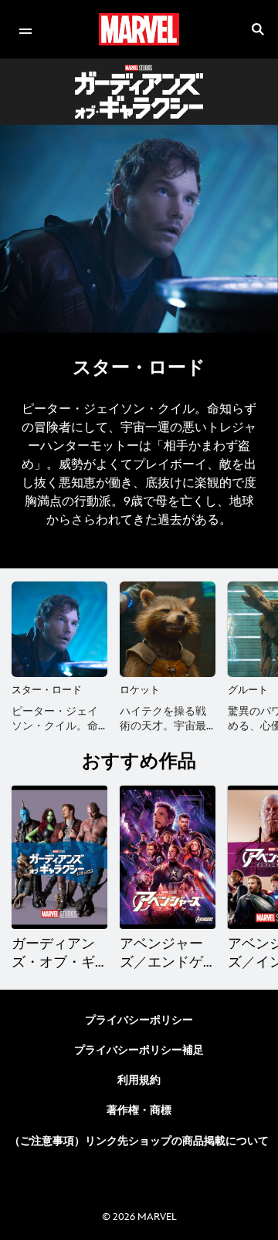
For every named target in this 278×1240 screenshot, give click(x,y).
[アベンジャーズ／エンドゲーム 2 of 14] (167, 857)
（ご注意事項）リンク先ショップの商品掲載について (139, 1141)
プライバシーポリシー (139, 1020)
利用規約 (139, 1080)
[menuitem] (25, 29)
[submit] (257, 29)
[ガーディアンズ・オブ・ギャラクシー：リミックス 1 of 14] (59, 857)
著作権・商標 (139, 1110)
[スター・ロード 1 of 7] (59, 629)
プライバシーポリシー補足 (139, 1050)
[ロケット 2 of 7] (167, 629)
